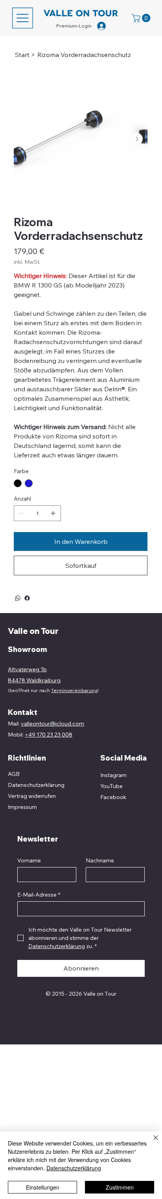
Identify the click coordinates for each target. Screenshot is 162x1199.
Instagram (113, 775)
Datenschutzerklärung (73, 1168)
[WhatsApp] (18, 598)
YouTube (111, 786)
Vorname (29, 860)
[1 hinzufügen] (53, 513)
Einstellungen (42, 1187)
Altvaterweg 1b (27, 669)
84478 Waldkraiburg (34, 680)
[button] (142, 18)
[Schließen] (151, 1142)
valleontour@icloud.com (52, 723)
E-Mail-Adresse (38, 894)
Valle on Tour (33, 631)
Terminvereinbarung (74, 690)
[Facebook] (27, 598)
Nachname (100, 860)
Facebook (113, 797)
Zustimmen (120, 1187)
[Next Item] (137, 139)
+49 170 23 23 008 (48, 734)
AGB (14, 773)
